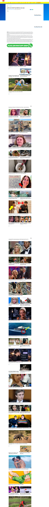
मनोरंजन (27, 2)
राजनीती (25, 2)
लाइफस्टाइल (30, 2)
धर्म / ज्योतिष (18, 2)
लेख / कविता (34, 2)
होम (8, 2)
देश (12, 2)
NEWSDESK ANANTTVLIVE (11, 9)
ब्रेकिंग (10, 2)
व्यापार (21, 2)
